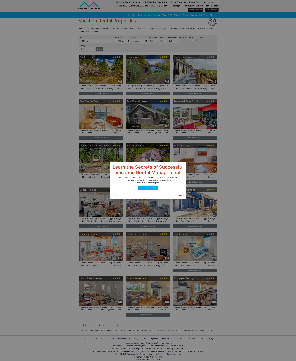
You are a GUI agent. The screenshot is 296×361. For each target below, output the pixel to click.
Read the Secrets (148, 188)
